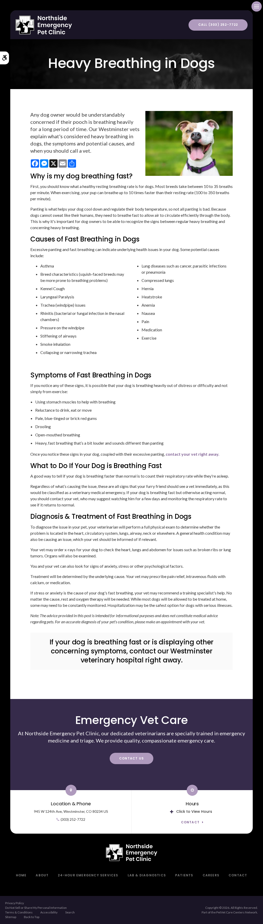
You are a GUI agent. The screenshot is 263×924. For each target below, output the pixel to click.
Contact (190, 822)
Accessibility (49, 912)
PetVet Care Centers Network (236, 912)
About (42, 875)
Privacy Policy (14, 903)
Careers (211, 875)
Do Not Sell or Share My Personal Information (36, 908)
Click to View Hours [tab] (194, 811)
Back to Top (31, 917)
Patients (184, 875)
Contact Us (131, 758)
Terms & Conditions (19, 912)
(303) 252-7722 (73, 819)
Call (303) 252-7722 (218, 24)
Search (70, 912)
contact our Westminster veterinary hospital (146, 655)
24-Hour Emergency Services (88, 875)
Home (21, 875)
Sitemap (10, 917)
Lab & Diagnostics (147, 875)
